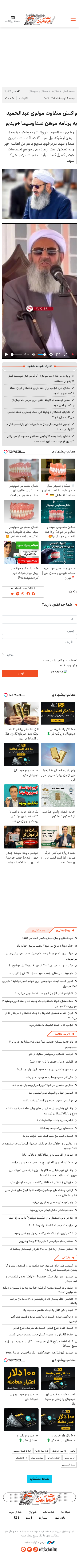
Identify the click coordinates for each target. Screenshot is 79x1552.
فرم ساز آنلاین (41, 1451)
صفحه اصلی (69, 91)
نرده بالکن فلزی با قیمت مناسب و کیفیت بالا (48, 1310)
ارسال (20, 673)
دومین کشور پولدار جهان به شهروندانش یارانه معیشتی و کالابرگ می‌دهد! (41, 427)
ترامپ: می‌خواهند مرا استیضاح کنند (53, 1120)
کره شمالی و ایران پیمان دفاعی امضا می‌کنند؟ (47, 938)
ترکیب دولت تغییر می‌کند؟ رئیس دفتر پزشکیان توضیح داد (40, 965)
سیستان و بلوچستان (38, 91)
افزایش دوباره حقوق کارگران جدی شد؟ (51, 1061)
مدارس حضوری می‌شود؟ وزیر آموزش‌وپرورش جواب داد (42, 1085)
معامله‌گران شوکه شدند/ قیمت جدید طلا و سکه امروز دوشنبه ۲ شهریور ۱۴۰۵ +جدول (39, 1004)
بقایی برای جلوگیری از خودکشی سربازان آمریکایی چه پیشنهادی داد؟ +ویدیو (39, 1145)
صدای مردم (15, 1512)
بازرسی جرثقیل (59, 1451)
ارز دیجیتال (21, 1458)
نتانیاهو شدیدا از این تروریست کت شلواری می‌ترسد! (44, 993)
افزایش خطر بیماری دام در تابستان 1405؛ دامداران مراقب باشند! (43, 1301)
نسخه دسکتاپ (39, 1478)
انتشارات (43, 1517)
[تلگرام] (23, 1549)
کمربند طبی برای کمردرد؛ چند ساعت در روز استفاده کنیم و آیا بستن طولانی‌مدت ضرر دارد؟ (41, 1267)
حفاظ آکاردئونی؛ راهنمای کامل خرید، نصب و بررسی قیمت (41, 1334)
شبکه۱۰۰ (65, 1512)
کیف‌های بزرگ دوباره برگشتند (56, 1128)
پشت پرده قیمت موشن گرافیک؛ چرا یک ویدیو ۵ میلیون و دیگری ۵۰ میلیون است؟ (39, 1289)
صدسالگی (49, 1512)
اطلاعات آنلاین (39, 19)
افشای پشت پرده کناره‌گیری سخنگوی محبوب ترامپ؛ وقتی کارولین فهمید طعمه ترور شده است (41, 439)
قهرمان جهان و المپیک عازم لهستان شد (51, 1092)
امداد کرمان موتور (22, 1451)
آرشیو (29, 1517)
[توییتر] (29, 1549)
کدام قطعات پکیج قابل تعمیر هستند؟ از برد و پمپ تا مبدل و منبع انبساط (41, 1343)
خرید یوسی (69, 1458)
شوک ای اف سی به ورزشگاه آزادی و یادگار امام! (47, 1154)
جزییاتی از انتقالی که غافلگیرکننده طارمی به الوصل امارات (41, 1182)
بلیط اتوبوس (68, 1465)
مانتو (72, 1451)
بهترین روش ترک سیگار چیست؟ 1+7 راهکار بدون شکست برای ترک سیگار (41, 1278)
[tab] (65, 930)
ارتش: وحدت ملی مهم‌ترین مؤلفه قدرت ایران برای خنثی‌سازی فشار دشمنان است (41, 1193)
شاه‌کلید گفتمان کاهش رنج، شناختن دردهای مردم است (42, 1162)
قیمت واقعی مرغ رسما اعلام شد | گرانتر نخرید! (47, 1136)
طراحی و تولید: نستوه (35, 1542)
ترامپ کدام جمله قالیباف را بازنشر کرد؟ (51, 1025)
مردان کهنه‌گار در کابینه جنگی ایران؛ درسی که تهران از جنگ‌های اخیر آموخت (43, 403)
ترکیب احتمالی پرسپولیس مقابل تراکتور (50, 1054)
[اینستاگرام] (35, 1549)
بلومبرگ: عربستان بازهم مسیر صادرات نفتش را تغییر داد (41, 973)
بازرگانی (66, 1258)
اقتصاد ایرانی (53, 1458)
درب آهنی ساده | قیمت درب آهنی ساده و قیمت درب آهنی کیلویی (43, 1318)
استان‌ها (55, 91)
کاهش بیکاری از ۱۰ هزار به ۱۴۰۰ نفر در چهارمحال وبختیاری (41, 1249)
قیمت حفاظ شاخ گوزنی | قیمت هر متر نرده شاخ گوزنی (43, 1328)
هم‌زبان (32, 1512)
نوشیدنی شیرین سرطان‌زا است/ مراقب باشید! (47, 1100)
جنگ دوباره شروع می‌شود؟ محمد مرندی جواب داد (45, 945)
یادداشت (60, 1517)
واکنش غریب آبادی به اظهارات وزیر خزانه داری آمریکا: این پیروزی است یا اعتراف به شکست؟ (43, 1173)
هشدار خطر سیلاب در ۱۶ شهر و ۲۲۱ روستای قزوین (46, 1241)
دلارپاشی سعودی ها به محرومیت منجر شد (49, 1077)
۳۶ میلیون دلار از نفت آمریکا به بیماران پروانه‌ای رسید (43, 1233)
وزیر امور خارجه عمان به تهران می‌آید (52, 1202)
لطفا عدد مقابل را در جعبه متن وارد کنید (60, 663)
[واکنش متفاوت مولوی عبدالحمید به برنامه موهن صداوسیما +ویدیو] (39, 194)
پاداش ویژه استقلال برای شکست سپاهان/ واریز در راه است (41, 1217)
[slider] (16, 354)
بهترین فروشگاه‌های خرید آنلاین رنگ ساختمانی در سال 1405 (39, 1352)
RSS (16, 1517)
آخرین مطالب (62, 1034)
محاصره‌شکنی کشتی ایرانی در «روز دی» (51, 1210)
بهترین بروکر (37, 1458)
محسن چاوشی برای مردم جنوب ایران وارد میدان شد (44, 1069)
